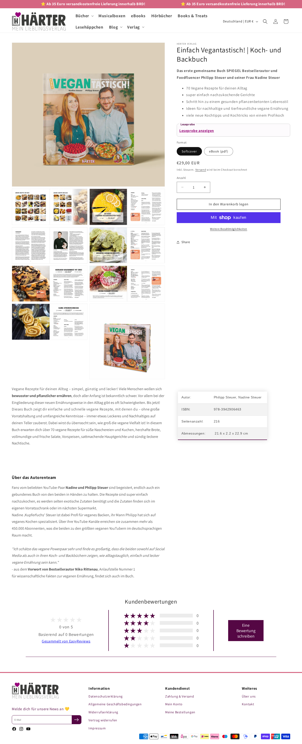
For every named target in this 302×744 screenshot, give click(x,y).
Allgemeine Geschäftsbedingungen (115, 704)
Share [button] (185, 242)
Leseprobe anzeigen (196, 130)
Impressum (97, 728)
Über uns (249, 696)
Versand (200, 169)
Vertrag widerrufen (102, 720)
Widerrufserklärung (103, 712)
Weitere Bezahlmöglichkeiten (228, 229)
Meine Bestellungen (180, 712)
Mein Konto (174, 704)
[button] (84, 15)
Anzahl (181, 178)
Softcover (189, 151)
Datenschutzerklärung (105, 696)
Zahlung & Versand (179, 696)
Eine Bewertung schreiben (246, 630)
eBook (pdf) (218, 151)
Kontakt (248, 704)
